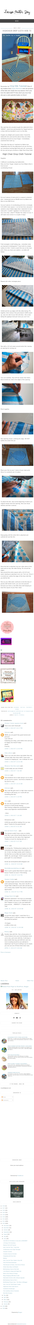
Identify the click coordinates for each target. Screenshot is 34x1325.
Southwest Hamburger (9, 1288)
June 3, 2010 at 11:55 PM (13, 748)
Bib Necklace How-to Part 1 (10, 1280)
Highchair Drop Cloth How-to (10, 1286)
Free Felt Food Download (9, 1262)
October (6, 1230)
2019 (3, 1206)
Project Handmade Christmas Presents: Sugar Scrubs (20, 1046)
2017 (3, 1208)
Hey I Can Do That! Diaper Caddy (12, 1284)
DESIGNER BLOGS (21, 1323)
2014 (3, 1214)
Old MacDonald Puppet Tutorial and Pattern (17, 1037)
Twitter (22, 707)
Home (17, 980)
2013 (3, 1216)
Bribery (5, 1258)
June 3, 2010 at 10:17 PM (14, 728)
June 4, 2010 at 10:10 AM (14, 783)
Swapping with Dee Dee (9, 1256)
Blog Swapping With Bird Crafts (11, 1275)
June (5, 1238)
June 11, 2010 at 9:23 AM (13, 864)
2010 (3, 1223)
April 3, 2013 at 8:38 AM (13, 948)
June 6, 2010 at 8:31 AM (13, 826)
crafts (16, 715)
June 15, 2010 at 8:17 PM (14, 891)
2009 (3, 1306)
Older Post (30, 980)
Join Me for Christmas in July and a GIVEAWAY (15, 1240)
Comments (6, 1100)
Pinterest (29, 707)
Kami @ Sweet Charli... (11, 830)
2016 (3, 1210)
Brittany (7, 931)
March (5, 1299)
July (5, 1236)
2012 (3, 1219)
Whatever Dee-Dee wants (12, 766)
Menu (17, 21)
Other (17, 709)
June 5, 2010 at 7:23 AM (13, 815)
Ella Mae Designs (7, 1293)
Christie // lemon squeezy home (14, 723)
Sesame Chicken (7, 1251)
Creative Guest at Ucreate (10, 1254)
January (6, 1304)
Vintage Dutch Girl (10, 896)
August (6, 1234)
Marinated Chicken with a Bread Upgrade (14, 1277)
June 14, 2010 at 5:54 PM (14, 875)
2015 (3, 1212)
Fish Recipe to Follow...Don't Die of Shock (14, 1264)
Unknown (7, 732)
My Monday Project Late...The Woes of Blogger (15, 1282)
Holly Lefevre (8, 753)
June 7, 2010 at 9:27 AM (13, 841)
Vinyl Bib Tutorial (18, 86)
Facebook (16, 707)
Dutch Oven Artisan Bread (13, 1054)
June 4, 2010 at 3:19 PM (13, 796)
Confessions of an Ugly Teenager (11, 1249)
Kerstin (7, 845)
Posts (4, 1097)
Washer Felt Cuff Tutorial (9, 1245)
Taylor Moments (17, 88)
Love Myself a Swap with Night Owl (12, 1271)
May (5, 1295)
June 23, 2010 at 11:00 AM (14, 927)
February (6, 1301)
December (6, 1225)
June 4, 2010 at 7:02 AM (13, 770)
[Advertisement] (17, 966)
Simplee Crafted (9, 879)
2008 (3, 1308)
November (6, 1227)
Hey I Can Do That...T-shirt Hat (11, 1247)
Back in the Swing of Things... (10, 1273)
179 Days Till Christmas (9, 1243)
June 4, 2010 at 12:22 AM (14, 761)
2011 (3, 1221)
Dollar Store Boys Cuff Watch (10, 1267)
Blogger (20, 1312)
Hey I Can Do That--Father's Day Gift (12, 1260)
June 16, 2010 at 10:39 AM (14, 908)
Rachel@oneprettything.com (13, 868)
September (7, 1232)
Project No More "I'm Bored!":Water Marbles (17, 1063)
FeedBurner (20, 1175)
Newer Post (4, 980)
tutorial (21, 715)
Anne (6, 801)
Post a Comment (6, 952)
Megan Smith (8, 913)
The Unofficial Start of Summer (11, 1291)
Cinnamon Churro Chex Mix (14, 1072)
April (5, 1297)
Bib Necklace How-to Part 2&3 (11, 1269)
